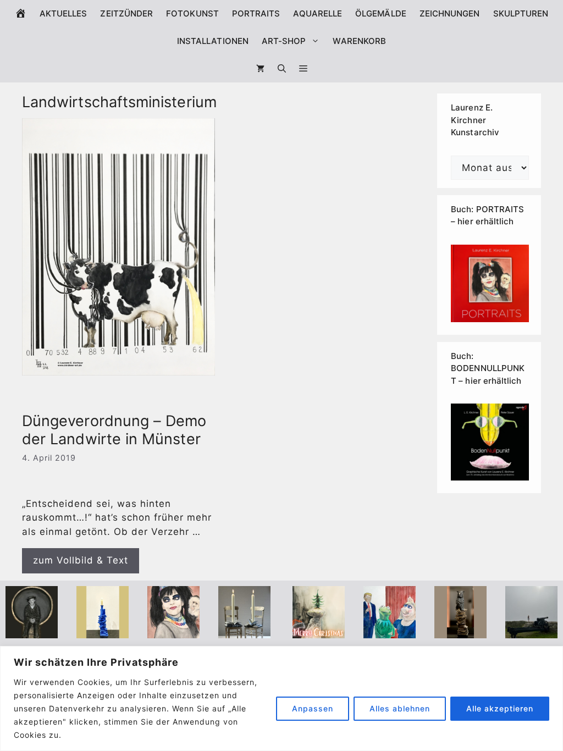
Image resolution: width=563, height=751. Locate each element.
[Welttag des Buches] (102, 630)
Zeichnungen (450, 13)
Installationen (213, 41)
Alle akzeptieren (499, 708)
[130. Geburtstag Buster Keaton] (31, 630)
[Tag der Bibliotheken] (460, 630)
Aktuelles (63, 13)
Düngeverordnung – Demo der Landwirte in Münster (114, 430)
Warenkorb (359, 41)
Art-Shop (284, 41)
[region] (281, 698)
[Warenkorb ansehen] (260, 68)
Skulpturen (521, 13)
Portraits (256, 13)
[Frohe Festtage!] (318, 630)
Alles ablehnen (399, 708)
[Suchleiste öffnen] (281, 68)
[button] (303, 68)
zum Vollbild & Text (80, 560)
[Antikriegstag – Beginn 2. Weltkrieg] (531, 630)
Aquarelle (317, 13)
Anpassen (312, 708)
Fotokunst (192, 13)
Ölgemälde (380, 13)
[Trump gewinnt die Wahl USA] (389, 630)
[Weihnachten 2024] (244, 630)
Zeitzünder (126, 13)
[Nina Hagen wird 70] (173, 630)
